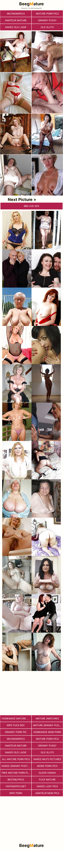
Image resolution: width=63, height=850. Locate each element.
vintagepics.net (16, 786)
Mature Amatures (47, 718)
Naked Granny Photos (16, 765)
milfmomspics (16, 13)
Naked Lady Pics (47, 786)
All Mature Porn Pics (16, 759)
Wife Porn (15, 793)
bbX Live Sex (31, 206)
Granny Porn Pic (16, 732)
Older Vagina (47, 772)
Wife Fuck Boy (16, 725)
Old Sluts (47, 27)
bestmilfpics (16, 779)
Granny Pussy (47, 20)
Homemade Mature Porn (16, 718)
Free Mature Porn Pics (16, 772)
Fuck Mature (47, 779)
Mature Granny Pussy (47, 725)
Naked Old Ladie (15, 27)
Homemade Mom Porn (47, 732)
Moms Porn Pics (47, 765)
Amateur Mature (16, 20)
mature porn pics (47, 13)
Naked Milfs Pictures (47, 759)
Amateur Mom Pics (47, 793)
